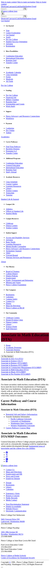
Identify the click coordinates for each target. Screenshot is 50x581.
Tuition (8, 133)
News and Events (12, 476)
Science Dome (11, 327)
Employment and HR (14, 474)
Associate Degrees (13, 350)
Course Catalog (12, 184)
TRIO (8, 253)
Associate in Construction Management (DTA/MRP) (21, 367)
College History (12, 274)
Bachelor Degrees (13, 149)
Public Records (11, 498)
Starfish (22, 6)
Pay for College (12, 39)
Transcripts (10, 193)
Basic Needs (10, 242)
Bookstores (10, 295)
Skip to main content (9, 2)
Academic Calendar (13, 72)
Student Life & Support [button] (10, 199)
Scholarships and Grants (15, 104)
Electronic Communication (16, 511)
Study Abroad (11, 172)
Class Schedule (11, 75)
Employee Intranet (13, 478)
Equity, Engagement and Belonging (19, 280)
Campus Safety (11, 299)
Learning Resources (13, 186)
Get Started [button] (5, 21)
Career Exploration (13, 33)
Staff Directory (11, 329)
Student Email (30, 6)
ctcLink (17, 6)
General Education (13, 165)
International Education (15, 58)
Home (8, 345)
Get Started (10, 35)
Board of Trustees (12, 271)
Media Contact (11, 500)
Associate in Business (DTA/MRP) (14, 365)
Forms (8, 77)
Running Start (11, 60)
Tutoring (9, 195)
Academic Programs (13, 347)
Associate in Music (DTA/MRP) (13, 372)
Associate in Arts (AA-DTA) (12, 359)
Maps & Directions (13, 306)
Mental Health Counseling (16, 246)
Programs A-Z (11, 151)
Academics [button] (5, 137)
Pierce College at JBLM (15, 308)
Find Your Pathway (13, 147)
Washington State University (22, 423)
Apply (8, 37)
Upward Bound (12, 255)
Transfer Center (12, 63)
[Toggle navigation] (2, 13)
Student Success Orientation (16, 42)
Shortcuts (4, 6)
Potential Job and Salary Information (21, 414)
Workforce (10, 118)
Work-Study (10, 106)
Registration (10, 46)
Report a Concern (12, 496)
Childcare (9, 223)
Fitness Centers (11, 226)
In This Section (7, 356)
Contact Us (10, 301)
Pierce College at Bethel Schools (13, 556)
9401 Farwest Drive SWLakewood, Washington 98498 (13, 520)
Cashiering (10, 128)
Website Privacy (12, 509)
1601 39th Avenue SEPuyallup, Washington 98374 (12, 533)
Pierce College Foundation (16, 285)
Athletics (9, 209)
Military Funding (12, 100)
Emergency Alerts (13, 493)
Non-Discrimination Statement (17, 504)
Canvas (11, 6)
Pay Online (10, 130)
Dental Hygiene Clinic (14, 320)
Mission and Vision (13, 282)
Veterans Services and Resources (18, 257)
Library (9, 188)
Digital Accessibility (13, 506)
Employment (11, 278)
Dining (8, 303)
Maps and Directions (14, 472)
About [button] (3, 262)
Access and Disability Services (17, 238)
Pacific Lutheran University (21, 419)
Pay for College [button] (7, 85)
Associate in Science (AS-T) (12, 361)
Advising (9, 44)
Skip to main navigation (26, 2)
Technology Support (13, 251)
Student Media (11, 213)
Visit (7, 31)
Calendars (9, 297)
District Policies (12, 276)
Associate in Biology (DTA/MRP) (14, 363)
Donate (8, 483)
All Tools (9, 81)
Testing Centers (12, 191)
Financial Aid (11, 97)
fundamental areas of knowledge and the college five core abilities (23, 447)
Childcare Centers (13, 318)
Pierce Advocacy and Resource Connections (23, 116)
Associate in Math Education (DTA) (15, 370)
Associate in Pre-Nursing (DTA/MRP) (15, 374)
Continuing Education (14, 56)
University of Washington (20, 421)
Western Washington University (23, 425)
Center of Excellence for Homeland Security (18, 558)
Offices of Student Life (14, 211)
